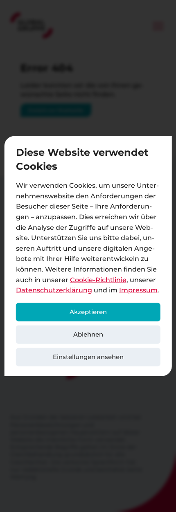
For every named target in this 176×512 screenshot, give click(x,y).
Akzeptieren (88, 312)
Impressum (138, 290)
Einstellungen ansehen (88, 357)
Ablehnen (88, 334)
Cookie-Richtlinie (98, 279)
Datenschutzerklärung (54, 290)
